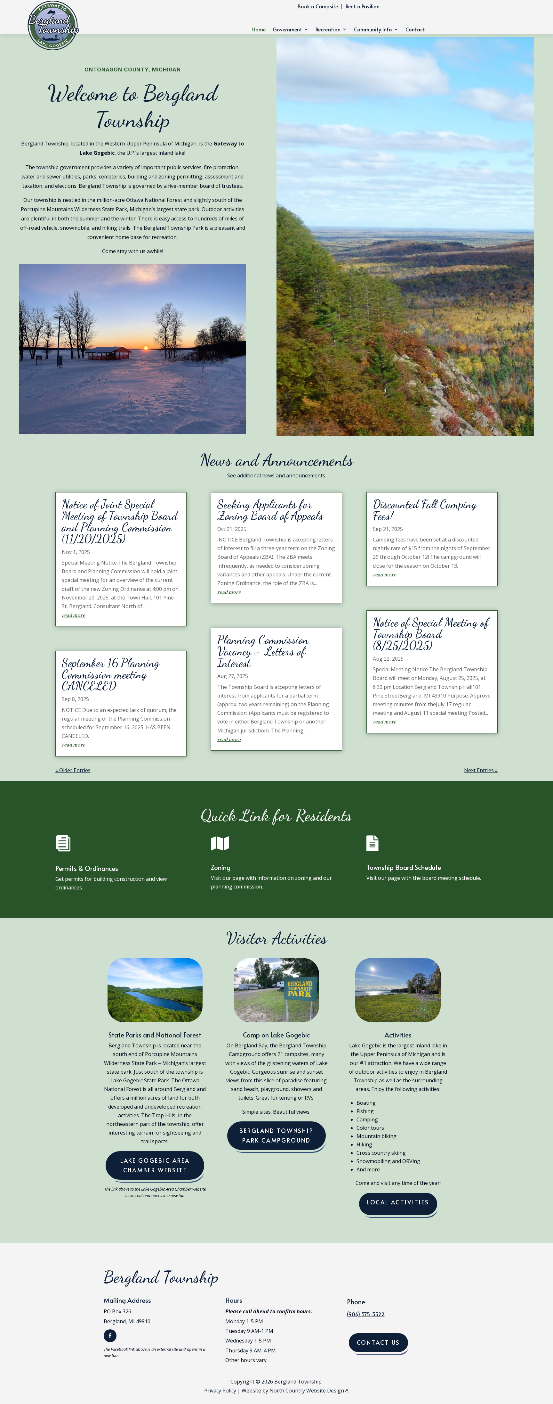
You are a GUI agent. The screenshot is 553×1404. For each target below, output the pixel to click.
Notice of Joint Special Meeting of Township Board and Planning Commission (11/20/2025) (120, 521)
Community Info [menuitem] (373, 30)
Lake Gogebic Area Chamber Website (155, 1165)
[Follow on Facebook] (110, 1335)
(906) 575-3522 (366, 1313)
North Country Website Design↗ (308, 1390)
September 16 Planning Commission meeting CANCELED (110, 674)
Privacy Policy (220, 1390)
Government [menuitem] (287, 30)
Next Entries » (481, 770)
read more (73, 615)
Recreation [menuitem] (328, 30)
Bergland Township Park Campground (276, 1135)
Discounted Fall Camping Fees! (425, 510)
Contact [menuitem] (415, 30)
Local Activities (398, 1202)
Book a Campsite (318, 6)
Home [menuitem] (259, 30)
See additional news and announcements (276, 475)
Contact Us (378, 1342)
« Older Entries (73, 770)
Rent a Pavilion (363, 6)
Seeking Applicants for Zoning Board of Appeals (270, 510)
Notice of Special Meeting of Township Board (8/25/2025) (431, 633)
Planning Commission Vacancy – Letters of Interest (263, 651)
